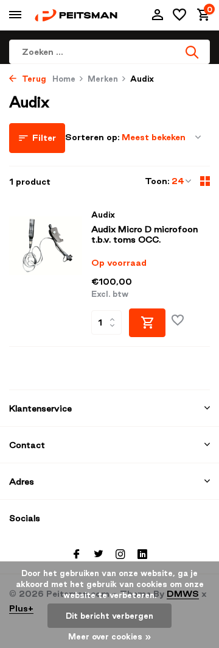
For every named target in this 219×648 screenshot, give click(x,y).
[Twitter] (98, 555)
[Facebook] (77, 555)
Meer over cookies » (109, 636)
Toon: (157, 181)
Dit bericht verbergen (109, 615)
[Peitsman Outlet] (76, 15)
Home (63, 78)
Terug (32, 78)
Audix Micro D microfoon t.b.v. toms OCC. (144, 234)
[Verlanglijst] (179, 15)
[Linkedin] (142, 555)
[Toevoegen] (147, 322)
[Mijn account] (157, 15)
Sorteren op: (92, 137)
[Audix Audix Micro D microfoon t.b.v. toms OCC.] (45, 273)
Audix (103, 214)
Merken (103, 78)
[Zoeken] (193, 52)
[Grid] (205, 181)
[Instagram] (120, 555)
